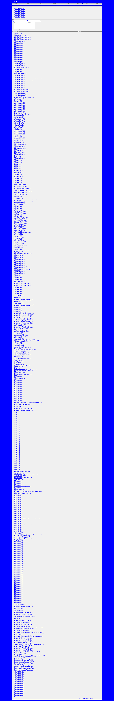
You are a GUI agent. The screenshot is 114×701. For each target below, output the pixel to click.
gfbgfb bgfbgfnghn (16, 192)
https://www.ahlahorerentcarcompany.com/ (19, 474)
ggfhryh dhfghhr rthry (16, 330)
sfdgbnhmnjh (15, 281)
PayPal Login (16, 653)
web (14, 140)
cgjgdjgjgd (15, 115)
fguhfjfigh (15, 76)
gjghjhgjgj (15, 148)
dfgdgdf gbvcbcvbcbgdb (17, 335)
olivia (14, 100)
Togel (14, 654)
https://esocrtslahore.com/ (17, 37)
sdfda (15, 159)
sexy (14, 132)
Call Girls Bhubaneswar (17, 537)
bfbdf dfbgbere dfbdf (16, 186)
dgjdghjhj (15, 150)
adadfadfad (15, 226)
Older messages (85, 698)
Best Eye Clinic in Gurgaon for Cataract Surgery (20, 369)
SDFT (15, 224)
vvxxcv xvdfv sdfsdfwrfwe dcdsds (18, 188)
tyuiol (14, 238)
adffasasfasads (16, 213)
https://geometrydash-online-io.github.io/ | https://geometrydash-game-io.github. (24, 534)
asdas (15, 195)
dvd (14, 163)
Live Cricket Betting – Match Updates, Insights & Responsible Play (23, 491)
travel (15, 33)
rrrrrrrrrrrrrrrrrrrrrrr (16, 35)
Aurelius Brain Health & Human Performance (20, 304)
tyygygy (15, 141)
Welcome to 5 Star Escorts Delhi (18, 350)
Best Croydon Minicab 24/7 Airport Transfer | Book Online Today (22, 486)
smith (15, 541)
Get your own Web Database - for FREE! (57, 700)
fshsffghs (15, 240)
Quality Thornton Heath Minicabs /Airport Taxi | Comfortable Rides (22, 340)
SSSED (15, 358)
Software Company (16, 665)
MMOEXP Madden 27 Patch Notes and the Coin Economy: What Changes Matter (24, 78)
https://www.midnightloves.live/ (18, 314)
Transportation (16, 378)
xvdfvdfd (15, 344)
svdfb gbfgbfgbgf (16, 324)
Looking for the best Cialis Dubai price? (19, 318)
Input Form (80, 698)
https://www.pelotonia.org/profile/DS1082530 (19, 8)
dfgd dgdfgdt (15, 228)
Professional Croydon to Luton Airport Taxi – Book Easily (21, 349)
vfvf (14, 329)
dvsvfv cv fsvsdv (16, 245)
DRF (14, 196)
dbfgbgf (15, 337)
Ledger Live (15, 92)
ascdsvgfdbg (15, 72)
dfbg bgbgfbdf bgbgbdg (17, 181)
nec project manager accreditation (18, 80)
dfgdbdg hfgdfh (16, 225)
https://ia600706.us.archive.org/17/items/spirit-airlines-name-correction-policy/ (24, 632)
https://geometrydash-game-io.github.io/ (19, 620)
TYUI (14, 198)
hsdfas (15, 212)
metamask (15, 90)
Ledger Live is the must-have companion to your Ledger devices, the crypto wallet (24, 402)
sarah (15, 43)
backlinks (15, 119)
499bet (15, 147)
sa (14, 363)
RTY (14, 361)
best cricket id (16, 489)
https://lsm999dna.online (17, 629)
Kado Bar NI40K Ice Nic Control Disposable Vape (20, 655)
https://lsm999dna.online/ (17, 642)
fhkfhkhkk (15, 118)
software (15, 371)
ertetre (15, 197)
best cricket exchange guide (18, 493)
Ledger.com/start (16, 372)
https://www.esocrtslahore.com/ (18, 662)
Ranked (15, 40)
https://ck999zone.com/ (17, 328)
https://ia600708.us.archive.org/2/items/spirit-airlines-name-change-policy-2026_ (24, 631)
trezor (15, 125)
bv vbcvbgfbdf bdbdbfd (17, 217)
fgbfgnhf (15, 254)
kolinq (15, 406)
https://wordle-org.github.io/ (17, 535)
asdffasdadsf (15, 230)
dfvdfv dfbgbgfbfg (16, 223)
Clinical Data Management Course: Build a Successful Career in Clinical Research (24, 518)
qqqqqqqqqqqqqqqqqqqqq (17, 36)
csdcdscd (15, 334)
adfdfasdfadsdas (16, 241)
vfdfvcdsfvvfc (16, 165)
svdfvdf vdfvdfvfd (16, 220)
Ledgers (15, 116)
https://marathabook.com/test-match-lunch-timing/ (20, 627)
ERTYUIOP (15, 357)
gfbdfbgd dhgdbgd (16, 221)
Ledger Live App (16, 312)
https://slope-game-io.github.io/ (18, 626)
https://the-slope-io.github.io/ (17, 621)
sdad (14, 99)
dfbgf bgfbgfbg (16, 193)
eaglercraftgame (17, 341)
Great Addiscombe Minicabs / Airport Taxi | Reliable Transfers (22, 339)
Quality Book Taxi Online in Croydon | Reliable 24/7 (20, 199)
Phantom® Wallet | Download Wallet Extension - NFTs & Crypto (22, 651)
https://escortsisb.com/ (17, 270)
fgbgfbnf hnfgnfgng (16, 218)
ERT (14, 359)
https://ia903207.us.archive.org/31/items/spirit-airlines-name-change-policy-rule (24, 636)
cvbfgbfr (15, 345)
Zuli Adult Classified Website (18, 269)
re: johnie (15, 532)
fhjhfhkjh (15, 142)
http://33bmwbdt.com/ (17, 202)
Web (14, 342)
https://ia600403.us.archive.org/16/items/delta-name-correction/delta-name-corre (24, 644)
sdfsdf (15, 284)
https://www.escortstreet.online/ (18, 191)
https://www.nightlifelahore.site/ (18, 253)
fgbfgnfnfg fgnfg (16, 194)
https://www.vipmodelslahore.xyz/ (18, 201)
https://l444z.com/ (16, 152)
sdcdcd (15, 247)
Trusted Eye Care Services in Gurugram (19, 616)
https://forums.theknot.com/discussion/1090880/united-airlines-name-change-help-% (25, 633)
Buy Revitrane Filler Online (17, 475)
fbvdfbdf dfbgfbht (16, 336)
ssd (14, 355)
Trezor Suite (15, 268)
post (14, 671)
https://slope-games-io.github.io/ (18, 622)
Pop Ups (15, 295)
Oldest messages (90, 698)
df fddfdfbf (15, 177)
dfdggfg (15, 325)
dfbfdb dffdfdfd (16, 175)
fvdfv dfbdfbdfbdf (16, 210)
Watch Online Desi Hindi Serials (18, 476)
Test (14, 128)
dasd (14, 200)
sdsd (14, 362)
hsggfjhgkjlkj (15, 98)
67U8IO (15, 360)
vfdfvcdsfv (15, 167)
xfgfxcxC (15, 112)
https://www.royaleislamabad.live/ (18, 97)
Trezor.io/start (16, 473)
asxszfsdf (15, 94)
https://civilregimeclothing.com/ (18, 628)
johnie (15, 376)
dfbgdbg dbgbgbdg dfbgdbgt (17, 331)
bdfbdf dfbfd (15, 211)
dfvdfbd (15, 256)
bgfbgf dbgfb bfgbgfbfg (17, 184)
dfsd (14, 356)
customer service (16, 102)
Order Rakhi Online (16, 351)
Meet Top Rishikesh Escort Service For (19, 613)
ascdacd (15, 346)
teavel (15, 248)
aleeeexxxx (15, 251)
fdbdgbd (15, 252)
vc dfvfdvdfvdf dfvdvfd (17, 189)
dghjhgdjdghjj (15, 113)
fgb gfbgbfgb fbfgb (16, 190)
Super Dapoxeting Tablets (17, 352)
